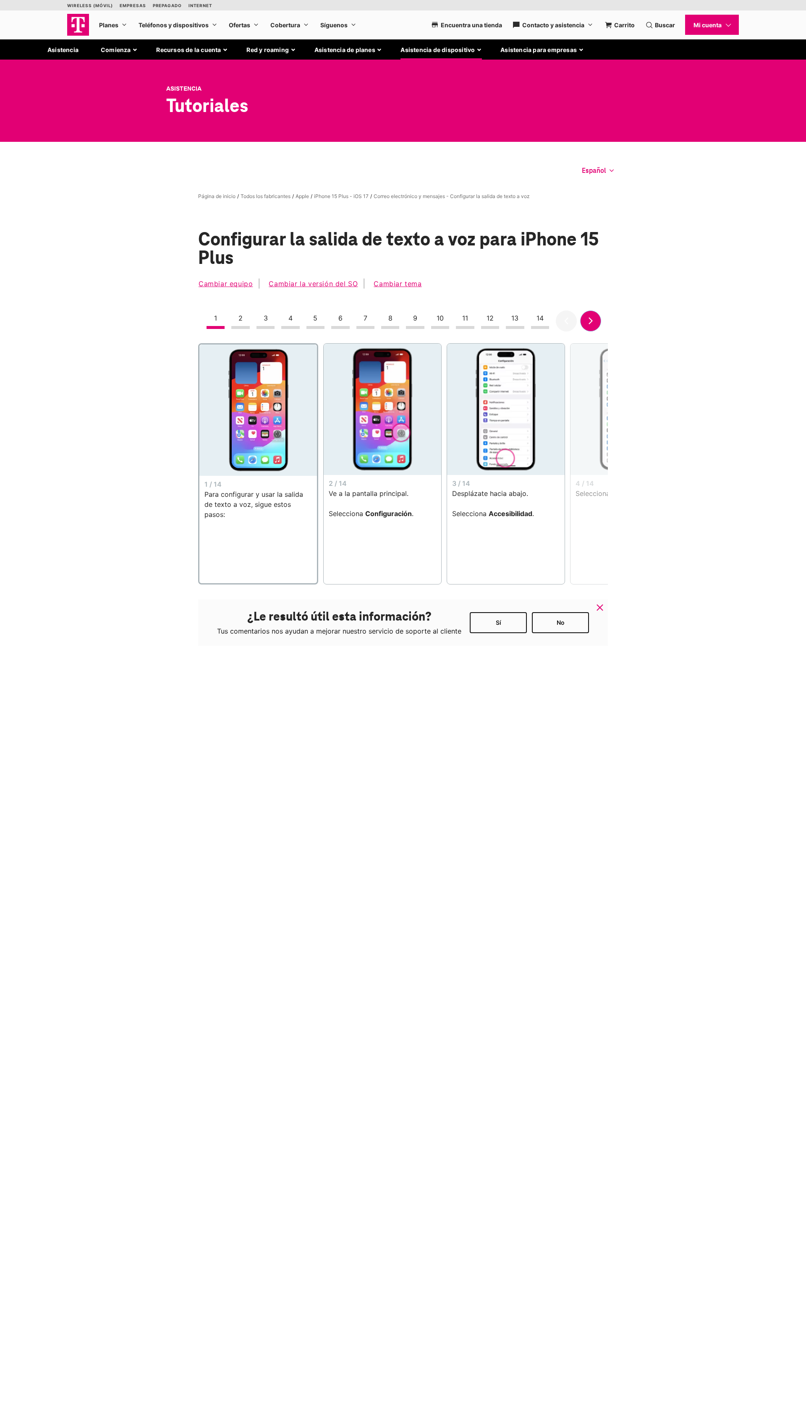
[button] (119, 50)
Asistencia (63, 49)
